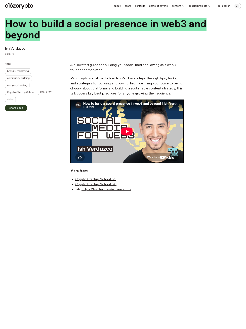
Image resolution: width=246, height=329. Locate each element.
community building (18, 78)
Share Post (16, 108)
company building (17, 85)
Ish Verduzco (15, 48)
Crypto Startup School (20, 92)
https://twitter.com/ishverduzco (106, 189)
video (10, 99)
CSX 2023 (46, 92)
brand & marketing (18, 71)
